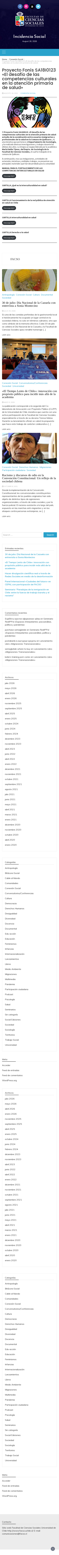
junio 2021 (10, 799)
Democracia (11, 903)
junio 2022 (10, 754)
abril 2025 (10, 713)
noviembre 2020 (13, 829)
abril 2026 (10, 693)
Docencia (9, 923)
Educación (10, 938)
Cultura (8, 898)
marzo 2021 (11, 814)
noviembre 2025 (13, 703)
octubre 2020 (11, 834)
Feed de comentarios (12, 1075)
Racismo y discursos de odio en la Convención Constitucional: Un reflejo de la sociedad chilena (29, 478)
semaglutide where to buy (17, 649)
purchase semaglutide (15, 629)
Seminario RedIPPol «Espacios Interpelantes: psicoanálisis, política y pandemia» (29, 621)
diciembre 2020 (12, 824)
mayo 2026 (10, 688)
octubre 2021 (11, 779)
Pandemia (10, 984)
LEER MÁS (6, 516)
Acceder (6, 1065)
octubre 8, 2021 (11, 486)
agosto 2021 (11, 789)
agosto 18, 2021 (11, 93)
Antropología (11, 868)
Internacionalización (14, 954)
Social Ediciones (13, 1019)
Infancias (9, 949)
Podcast (9, 994)
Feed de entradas (10, 1070)
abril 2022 (10, 759)
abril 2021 (10, 809)
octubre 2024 (11, 723)
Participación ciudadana (13, 470)
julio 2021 (10, 794)
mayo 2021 (10, 804)
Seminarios (10, 1009)
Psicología (10, 999)
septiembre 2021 (13, 784)
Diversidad (10, 918)
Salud (7, 1004)
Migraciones (45, 467)
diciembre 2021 (12, 769)
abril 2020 (10, 839)
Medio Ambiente (13, 969)
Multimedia (10, 979)
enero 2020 (11, 844)
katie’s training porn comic (17, 657)
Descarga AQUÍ (9, 176)
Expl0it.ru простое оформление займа (22, 618)
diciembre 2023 (12, 738)
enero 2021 (11, 819)
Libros (8, 964)
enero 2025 (11, 718)
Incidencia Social (29, 36)
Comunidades (11, 883)
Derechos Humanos (28, 467)
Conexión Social (28, 93)
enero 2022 (11, 764)
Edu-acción (10, 933)
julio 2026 (10, 683)
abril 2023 (10, 748)
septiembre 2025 (13, 708)
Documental (11, 928)
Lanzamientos (12, 959)
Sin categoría (11, 1014)
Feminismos (10, 943)
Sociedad (31, 470)
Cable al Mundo (12, 878)
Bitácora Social (12, 873)
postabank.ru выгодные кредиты (20, 640)
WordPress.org (9, 1080)
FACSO (15, 259)
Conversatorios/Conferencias (19, 893)
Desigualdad (11, 913)
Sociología (10, 1029)
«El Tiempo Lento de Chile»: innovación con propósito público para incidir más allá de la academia (27, 565)
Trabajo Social (12, 1039)
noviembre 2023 (13, 743)
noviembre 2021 (13, 774)
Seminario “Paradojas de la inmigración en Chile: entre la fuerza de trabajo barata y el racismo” (27, 592)
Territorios (10, 1034)
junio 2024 (10, 728)
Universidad (11, 1044)
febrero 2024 (11, 733)
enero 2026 (11, 698)
